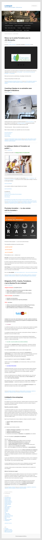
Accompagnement (8, 497)
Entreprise (14, 81)
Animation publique (8, 500)
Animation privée (7, 499)
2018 (27, 81)
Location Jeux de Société (19, 25)
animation (21, 391)
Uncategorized (7, 520)
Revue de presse (7, 517)
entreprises (21, 82)
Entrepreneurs (10, 81)
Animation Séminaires (8, 501)
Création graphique (8, 506)
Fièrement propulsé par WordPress (21, 536)
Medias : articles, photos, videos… (10, 27)
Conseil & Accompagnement (9, 30)
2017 (20, 274)
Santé (6, 518)
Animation (19, 27)
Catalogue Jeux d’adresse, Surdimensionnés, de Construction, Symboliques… (21, 23)
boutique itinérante (8, 503)
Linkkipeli (8, 6)
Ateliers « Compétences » (27, 27)
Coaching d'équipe (11, 138)
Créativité (10, 275)
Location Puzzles (7, 514)
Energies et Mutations (12, 44)
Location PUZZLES (27, 25)
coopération (16, 139)
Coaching (34, 138)
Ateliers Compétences (30, 121)
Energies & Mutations (16, 82)
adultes (29, 138)
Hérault (24, 275)
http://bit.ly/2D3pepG (8, 183)
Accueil (6, 23)
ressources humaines (11, 140)
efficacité (11, 82)
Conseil (9, 202)
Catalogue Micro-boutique (9, 25)
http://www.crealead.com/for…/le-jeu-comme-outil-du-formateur (26, 272)
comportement (7, 82)
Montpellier (27, 275)
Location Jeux (7, 513)
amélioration (30, 81)
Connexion (6, 528)
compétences (34, 81)
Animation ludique (8, 498)
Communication (29, 202)
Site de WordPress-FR (8, 531)
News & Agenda (26, 30)
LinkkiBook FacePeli (8, 523)
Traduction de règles (8, 519)
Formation (18, 81)
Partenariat (29, 82)
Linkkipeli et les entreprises (14, 397)
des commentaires (9, 530)
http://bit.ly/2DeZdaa (8, 188)
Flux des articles (8, 529)
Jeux (21, 81)
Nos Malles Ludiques (19, 30)
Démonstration (7, 507)
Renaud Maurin (27, 44)
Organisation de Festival (9, 515)
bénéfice (31, 138)
